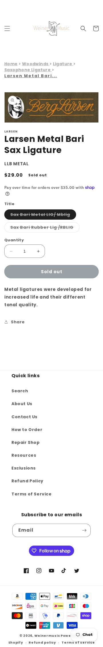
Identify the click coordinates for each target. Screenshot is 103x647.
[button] (7, 28)
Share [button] (18, 322)
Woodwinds (35, 64)
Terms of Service (31, 494)
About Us (21, 404)
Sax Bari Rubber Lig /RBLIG (45, 228)
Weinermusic (47, 635)
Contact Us (24, 417)
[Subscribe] (84, 530)
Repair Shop (25, 442)
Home (11, 64)
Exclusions (23, 468)
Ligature (63, 64)
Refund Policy (27, 481)
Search (19, 391)
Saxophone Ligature (28, 70)
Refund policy (42, 642)
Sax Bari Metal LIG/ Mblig (43, 215)
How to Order (26, 429)
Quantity (14, 240)
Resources (23, 455)
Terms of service (78, 642)
